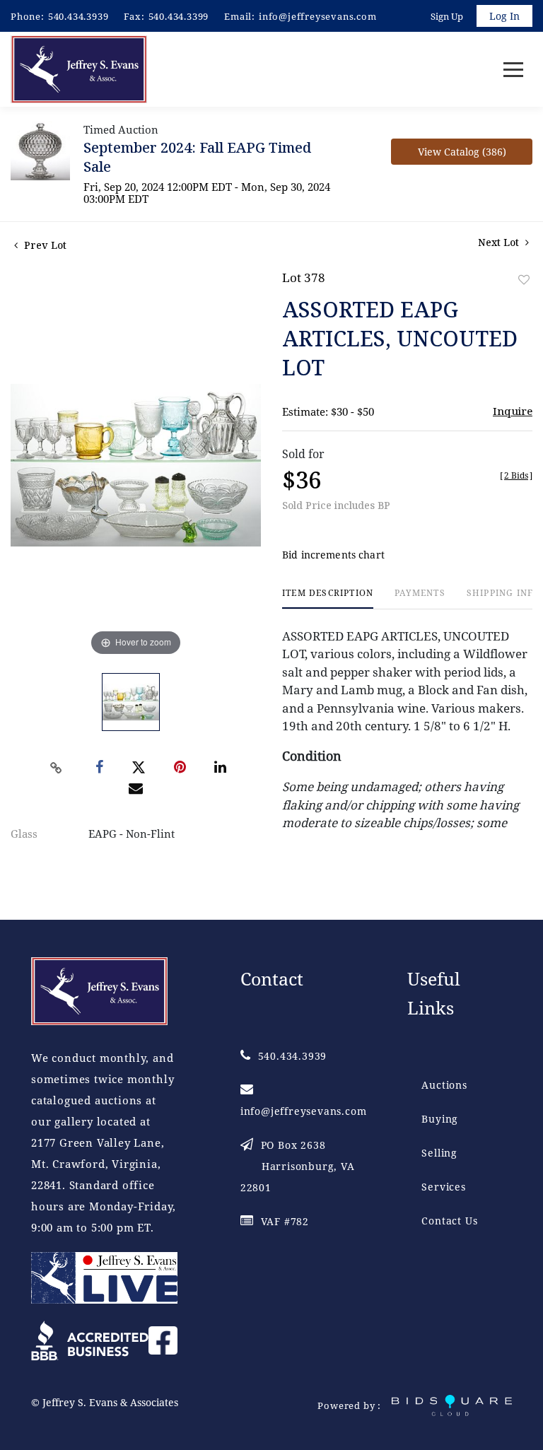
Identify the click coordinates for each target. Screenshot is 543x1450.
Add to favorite (523, 279)
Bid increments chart (333, 554)
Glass (24, 833)
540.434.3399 (178, 16)
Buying (439, 1118)
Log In (504, 16)
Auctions (444, 1085)
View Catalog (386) (462, 151)
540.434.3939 (78, 16)
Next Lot (500, 242)
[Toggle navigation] (513, 69)
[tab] (327, 598)
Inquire (512, 411)
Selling (439, 1152)
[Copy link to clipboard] (56, 767)
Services (443, 1186)
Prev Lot (43, 245)
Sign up (447, 16)
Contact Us (449, 1220)
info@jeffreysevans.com (318, 16)
